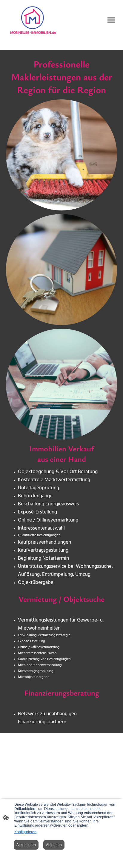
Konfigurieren (25, 832)
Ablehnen (54, 845)
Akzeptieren (26, 845)
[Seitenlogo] (33, 20)
